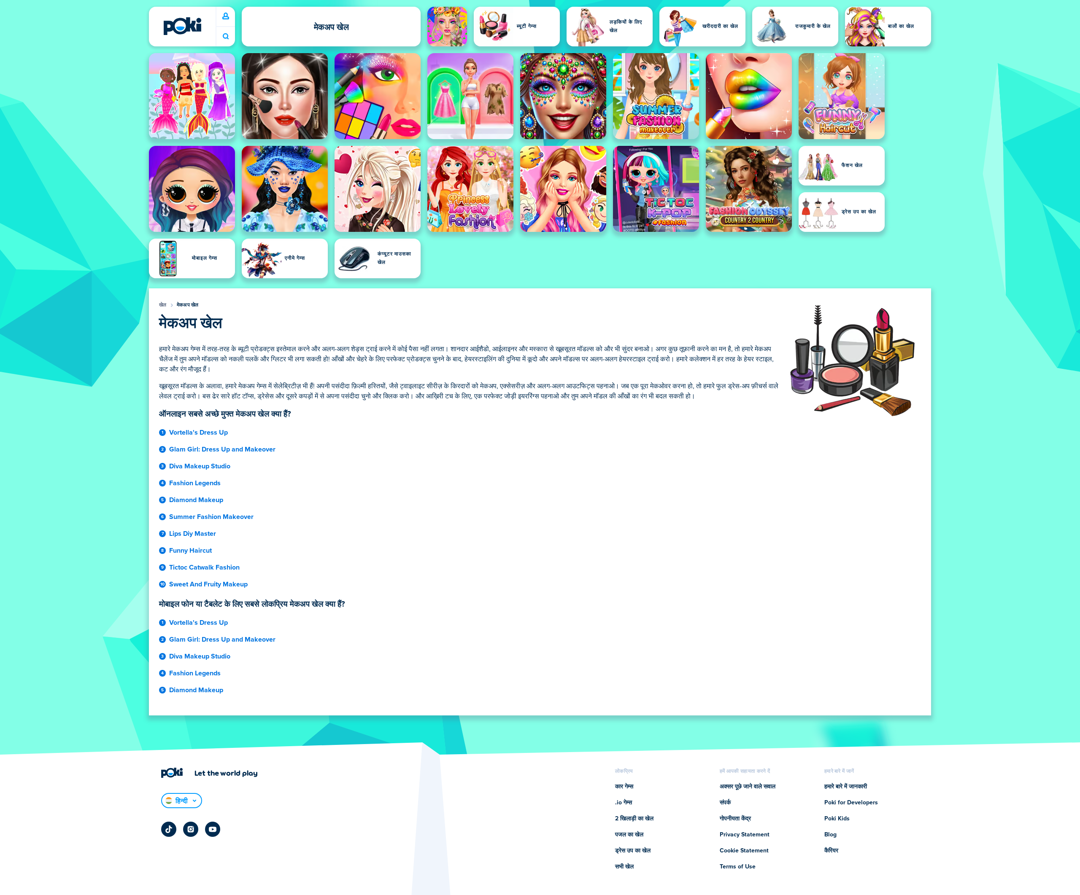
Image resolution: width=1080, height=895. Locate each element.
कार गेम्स (624, 787)
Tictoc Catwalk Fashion (204, 567)
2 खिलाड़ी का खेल (634, 819)
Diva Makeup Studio (199, 466)
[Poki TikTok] (168, 829)
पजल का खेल (629, 835)
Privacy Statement (745, 835)
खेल (163, 305)
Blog (830, 835)
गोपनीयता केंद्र (735, 819)
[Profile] (225, 16)
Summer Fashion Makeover (211, 516)
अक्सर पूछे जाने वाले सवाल (747, 787)
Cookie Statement (744, 851)
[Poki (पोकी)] (182, 26)
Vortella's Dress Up (198, 432)
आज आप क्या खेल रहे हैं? (225, 36)
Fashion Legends (195, 483)
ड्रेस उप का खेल (633, 851)
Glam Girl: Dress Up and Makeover (222, 449)
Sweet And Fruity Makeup (208, 584)
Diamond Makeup (196, 500)
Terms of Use (738, 867)
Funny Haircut (190, 550)
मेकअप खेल (188, 305)
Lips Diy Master (192, 533)
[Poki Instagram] (190, 829)
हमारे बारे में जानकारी (845, 787)
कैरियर (831, 851)
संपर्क (725, 803)
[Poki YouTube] (212, 829)
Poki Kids (837, 819)
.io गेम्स (623, 803)
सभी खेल (624, 867)
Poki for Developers (851, 803)
